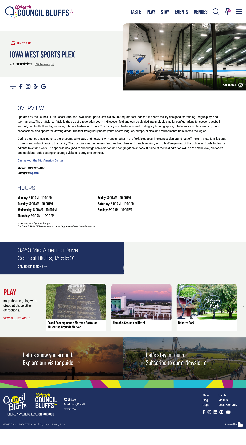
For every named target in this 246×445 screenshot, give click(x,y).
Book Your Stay (228, 405)
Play (151, 11)
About (206, 395)
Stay (165, 11)
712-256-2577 (70, 409)
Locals (222, 395)
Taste (135, 11)
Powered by (231, 424)
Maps (205, 405)
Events (181, 11)
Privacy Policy (58, 424)
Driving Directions (31, 266)
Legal (47, 424)
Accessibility (36, 424)
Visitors (223, 400)
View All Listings (15, 318)
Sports (34, 173)
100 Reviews (42, 64)
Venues (201, 11)
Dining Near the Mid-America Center (40, 160)
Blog (205, 400)
